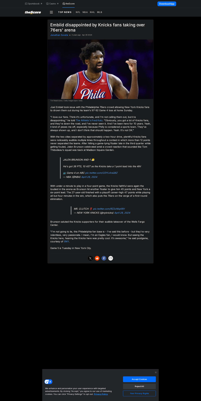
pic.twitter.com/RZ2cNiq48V (109, 208)
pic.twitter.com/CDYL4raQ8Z (101, 172)
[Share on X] (90, 258)
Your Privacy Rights (139, 393)
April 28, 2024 (89, 176)
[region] (100, 385)
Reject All (139, 386)
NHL (92, 12)
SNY (66, 241)
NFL (78, 12)
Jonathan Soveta (59, 35)
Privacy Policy (101, 394)
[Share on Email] (110, 258)
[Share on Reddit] (97, 258)
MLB (99, 12)
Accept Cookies (139, 379)
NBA (85, 12)
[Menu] (51, 12)
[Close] (156, 372)
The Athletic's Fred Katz (89, 120)
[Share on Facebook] (104, 258)
